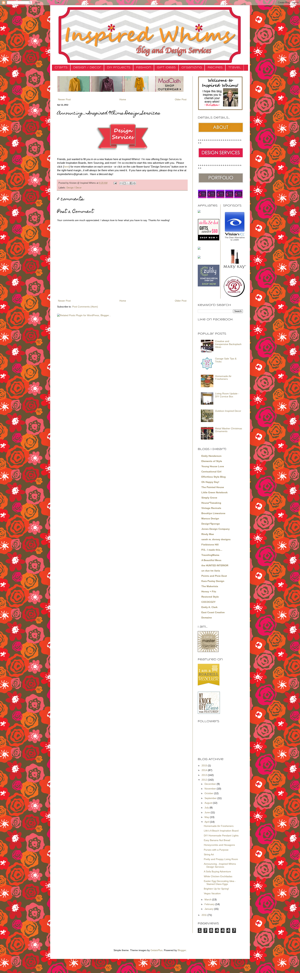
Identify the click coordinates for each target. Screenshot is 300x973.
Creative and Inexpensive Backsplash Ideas (228, 344)
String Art (209, 854)
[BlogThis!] (124, 183)
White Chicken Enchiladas (218, 876)
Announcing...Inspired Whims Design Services (220, 865)
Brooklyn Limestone (213, 513)
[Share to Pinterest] (134, 183)
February (210, 904)
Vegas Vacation (212, 893)
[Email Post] (114, 183)
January (209, 908)
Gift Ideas (166, 67)
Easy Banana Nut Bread (217, 840)
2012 (205, 779)
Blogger (182, 950)
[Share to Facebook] (131, 183)
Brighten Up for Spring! (216, 888)
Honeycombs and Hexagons (219, 845)
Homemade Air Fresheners (223, 377)
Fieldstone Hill (210, 544)
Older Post (180, 99)
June (208, 812)
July (207, 807)
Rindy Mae (207, 534)
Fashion (143, 67)
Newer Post (64, 99)
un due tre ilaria (210, 570)
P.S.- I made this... (211, 549)
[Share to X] (128, 183)
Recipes (215, 67)
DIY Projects (118, 67)
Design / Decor (87, 67)
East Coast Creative (213, 612)
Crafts (61, 67)
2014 (205, 770)
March (208, 899)
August (209, 802)
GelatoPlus (156, 950)
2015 (205, 765)
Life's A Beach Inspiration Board (221, 830)
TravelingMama (210, 555)
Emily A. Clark (209, 607)
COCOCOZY (208, 602)
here (66, 166)
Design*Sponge (210, 523)
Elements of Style (211, 461)
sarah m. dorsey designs (216, 539)
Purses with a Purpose (216, 849)
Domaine (206, 617)
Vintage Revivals (211, 508)
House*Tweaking (211, 502)
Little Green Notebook (214, 492)
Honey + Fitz (208, 591)
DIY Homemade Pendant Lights (221, 835)
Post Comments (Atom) (85, 306)
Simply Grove (209, 497)
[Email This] (121, 183)
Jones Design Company (215, 529)
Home (122, 99)
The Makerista (209, 586)
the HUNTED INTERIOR (214, 565)
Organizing (191, 67)
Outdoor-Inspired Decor (228, 411)
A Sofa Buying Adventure (217, 871)
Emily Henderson (211, 456)
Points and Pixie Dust (214, 575)
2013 (205, 775)
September (211, 798)
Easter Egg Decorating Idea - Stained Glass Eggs (220, 882)
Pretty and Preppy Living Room (221, 859)
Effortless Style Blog (213, 476)
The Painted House (212, 487)
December (211, 784)
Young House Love (212, 466)
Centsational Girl (211, 471)
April (207, 821)
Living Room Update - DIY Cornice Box (227, 395)
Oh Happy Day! (210, 482)
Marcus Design (210, 518)
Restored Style (210, 596)
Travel (234, 67)
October (209, 793)
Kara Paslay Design (212, 581)
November (211, 788)
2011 (204, 915)
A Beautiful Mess (211, 560)
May (207, 817)
